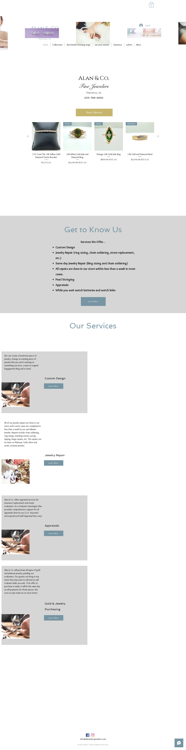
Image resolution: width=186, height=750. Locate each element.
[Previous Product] (28, 136)
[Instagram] (92, 735)
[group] (93, 143)
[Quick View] (46, 136)
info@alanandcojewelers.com (93, 739)
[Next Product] (158, 136)
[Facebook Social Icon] (87, 735)
